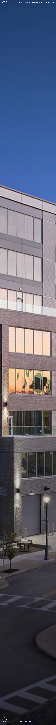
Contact (48, 2)
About (21, 2)
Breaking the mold (38, 2)
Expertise (27, 2)
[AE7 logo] (4, 2)
